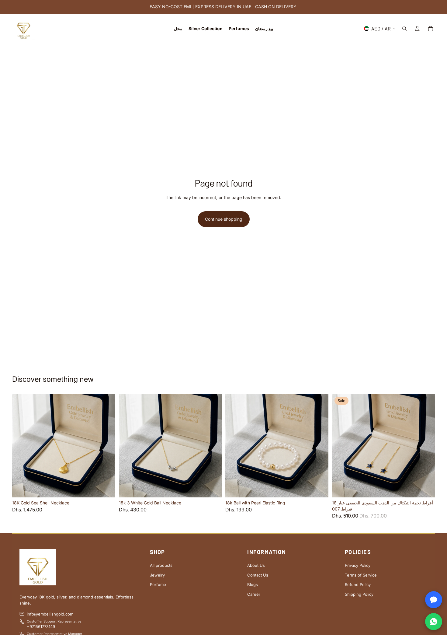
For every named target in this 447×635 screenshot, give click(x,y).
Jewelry (157, 575)
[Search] (404, 28)
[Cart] (430, 28)
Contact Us (257, 575)
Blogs (252, 584)
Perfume (158, 584)
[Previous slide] (21, 446)
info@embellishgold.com (50, 614)
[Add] (105, 488)
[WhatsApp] (433, 621)
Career (253, 594)
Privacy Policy (357, 565)
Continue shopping (223, 219)
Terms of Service (361, 575)
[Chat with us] (433, 599)
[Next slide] (106, 446)
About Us (256, 565)
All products (161, 565)
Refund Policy (358, 584)
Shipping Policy (359, 594)
